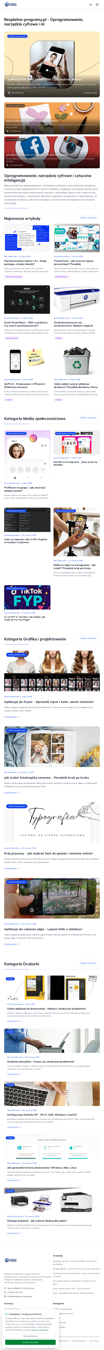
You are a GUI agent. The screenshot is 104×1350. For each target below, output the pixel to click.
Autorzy (8, 1303)
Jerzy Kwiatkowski (61, 318)
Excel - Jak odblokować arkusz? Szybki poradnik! (73, 1293)
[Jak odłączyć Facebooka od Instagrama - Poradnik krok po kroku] (52, 152)
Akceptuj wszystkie (30, 1342)
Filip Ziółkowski (10, 256)
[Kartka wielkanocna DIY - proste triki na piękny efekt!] (52, 118)
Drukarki (59, 338)
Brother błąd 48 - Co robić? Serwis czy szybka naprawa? (76, 1269)
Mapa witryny (94, 1341)
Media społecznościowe (16, 140)
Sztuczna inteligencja (14, 277)
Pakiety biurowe (61, 277)
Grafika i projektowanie (17, 36)
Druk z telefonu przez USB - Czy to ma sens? (71, 1288)
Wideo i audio (59, 1327)
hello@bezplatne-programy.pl (19, 1296)
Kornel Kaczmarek (61, 256)
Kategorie (58, 1303)
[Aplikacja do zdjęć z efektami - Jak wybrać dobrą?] (52, 64)
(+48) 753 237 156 (14, 1292)
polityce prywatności (39, 1330)
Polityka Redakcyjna (79, 1341)
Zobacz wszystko (88, 217)
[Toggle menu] (97, 4)
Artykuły (58, 1255)
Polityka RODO (63, 1341)
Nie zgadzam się (30, 1336)
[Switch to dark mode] (90, 4)
